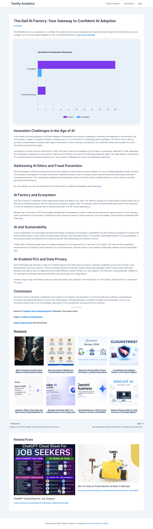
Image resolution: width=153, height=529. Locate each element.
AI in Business (45, 503)
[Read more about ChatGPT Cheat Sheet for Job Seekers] (44, 469)
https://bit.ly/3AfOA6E (86, 35)
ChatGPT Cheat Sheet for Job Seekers (34, 498)
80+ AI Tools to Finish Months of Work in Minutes (104, 486)
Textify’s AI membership (31, 317)
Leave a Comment (20, 503)
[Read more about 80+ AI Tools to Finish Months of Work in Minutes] (108, 463)
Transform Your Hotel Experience (36, 311)
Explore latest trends (23, 323)
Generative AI (109, 490)
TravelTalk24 (129, 3)
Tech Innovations (122, 490)
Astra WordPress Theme (98, 523)
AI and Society (34, 503)
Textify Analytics (23, 3)
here (99, 186)
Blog (140, 3)
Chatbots (55, 503)
